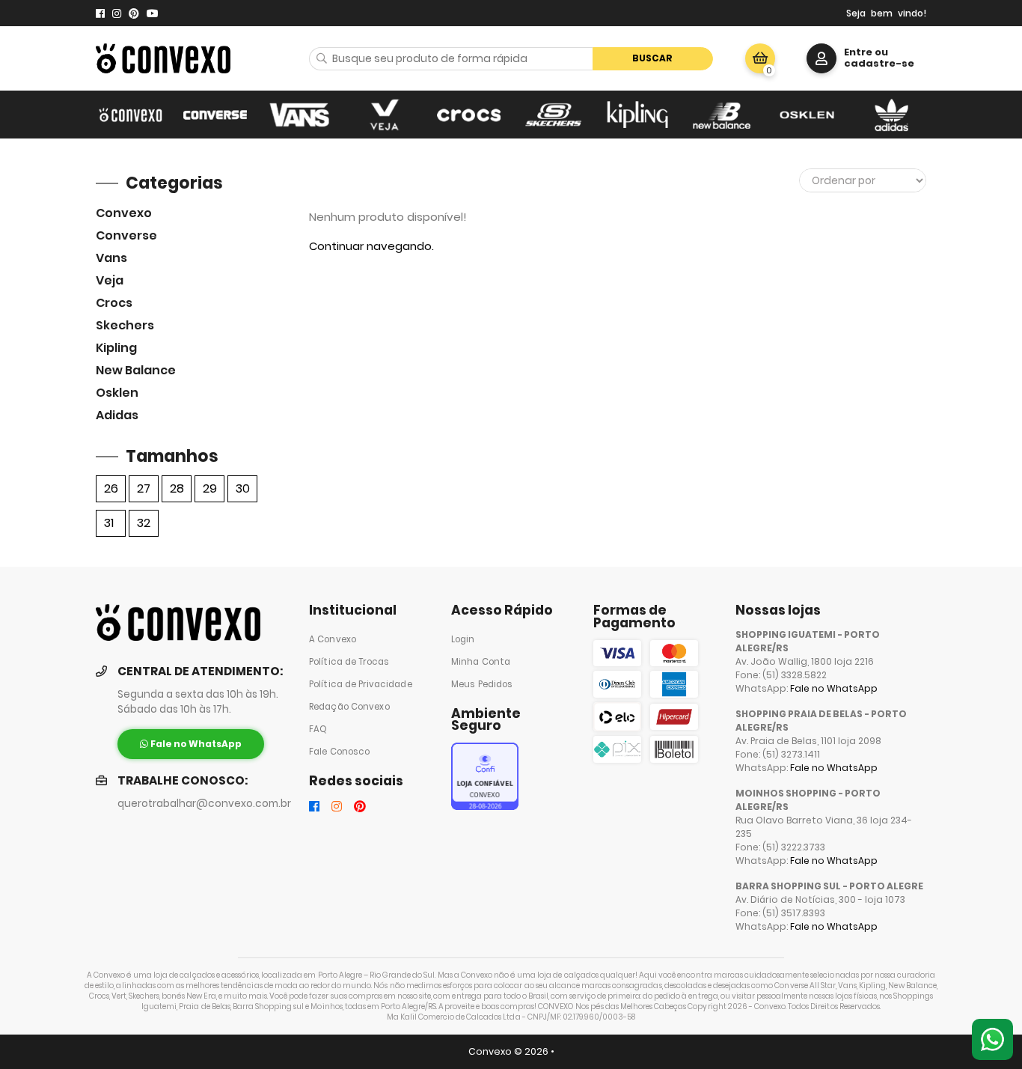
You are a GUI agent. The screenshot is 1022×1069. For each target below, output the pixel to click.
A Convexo (332, 639)
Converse (126, 235)
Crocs (114, 302)
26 (111, 488)
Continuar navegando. (371, 246)
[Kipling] (638, 114)
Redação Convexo (349, 707)
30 (243, 488)
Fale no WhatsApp (834, 688)
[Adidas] (891, 114)
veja (109, 280)
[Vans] (299, 114)
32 (143, 523)
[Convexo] (130, 114)
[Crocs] (469, 114)
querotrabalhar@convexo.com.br (204, 804)
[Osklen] (807, 114)
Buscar (652, 58)
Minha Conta (480, 662)
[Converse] (215, 114)
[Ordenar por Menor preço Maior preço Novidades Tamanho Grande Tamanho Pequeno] (862, 180)
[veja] (384, 114)
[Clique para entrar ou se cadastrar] (821, 58)
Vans (111, 258)
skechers (125, 325)
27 (143, 488)
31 (109, 523)
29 (210, 488)
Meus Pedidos (481, 684)
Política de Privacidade (360, 684)
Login (463, 639)
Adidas (117, 415)
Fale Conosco (339, 752)
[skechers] (553, 114)
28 (177, 488)
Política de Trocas (349, 662)
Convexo (124, 213)
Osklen (117, 392)
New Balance (136, 370)
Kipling (116, 347)
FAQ (318, 729)
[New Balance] (722, 114)
